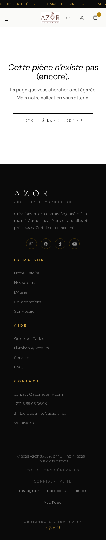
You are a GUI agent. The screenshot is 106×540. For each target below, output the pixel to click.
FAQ (18, 367)
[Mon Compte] (82, 18)
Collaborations (27, 302)
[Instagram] (31, 243)
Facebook (56, 491)
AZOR (43, 195)
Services (21, 357)
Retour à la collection (53, 120)
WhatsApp (24, 423)
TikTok (80, 491)
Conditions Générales (53, 470)
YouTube (53, 503)
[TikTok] (60, 243)
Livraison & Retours (31, 348)
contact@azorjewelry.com (38, 394)
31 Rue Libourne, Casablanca (40, 413)
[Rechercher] (68, 18)
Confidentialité (53, 481)
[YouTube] (74, 243)
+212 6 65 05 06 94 (30, 403)
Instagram (29, 491)
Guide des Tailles (29, 338)
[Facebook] (46, 243)
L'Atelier (21, 292)
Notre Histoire (26, 273)
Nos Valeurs (24, 283)
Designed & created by (53, 525)
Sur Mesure (24, 311)
